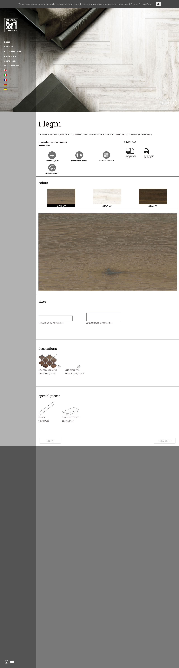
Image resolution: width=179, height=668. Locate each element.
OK (158, 4)
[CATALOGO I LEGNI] (133, 161)
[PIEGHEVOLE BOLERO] (151, 161)
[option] (61, 198)
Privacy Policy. (145, 4)
